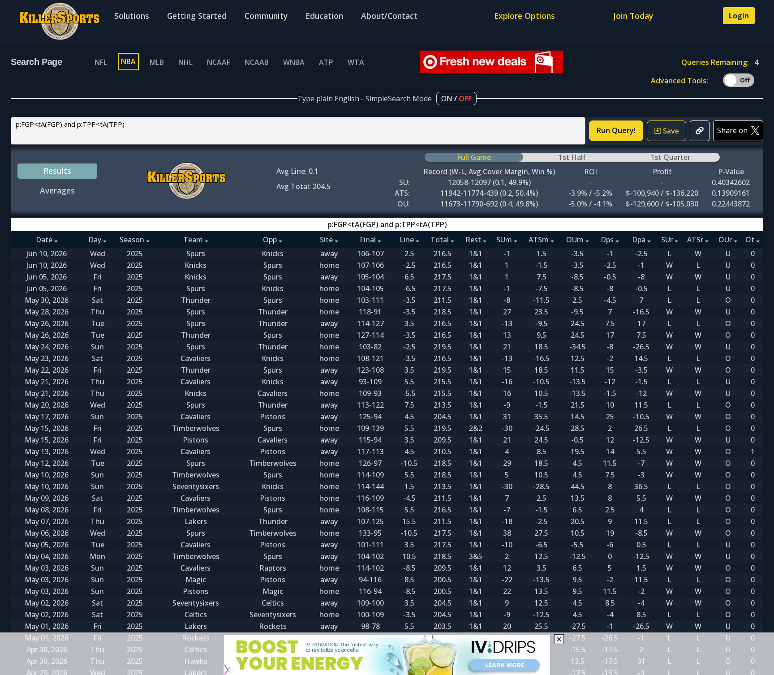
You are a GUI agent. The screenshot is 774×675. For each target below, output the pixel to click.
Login (739, 16)
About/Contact (389, 15)
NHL (185, 62)
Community (266, 15)
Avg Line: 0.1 (297, 171)
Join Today (633, 15)
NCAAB (257, 62)
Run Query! (616, 130)
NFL (101, 62)
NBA (128, 61)
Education (324, 15)
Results (57, 170)
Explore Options (524, 15)
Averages (57, 190)
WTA (356, 62)
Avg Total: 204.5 (303, 186)
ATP (326, 62)
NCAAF (218, 62)
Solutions (131, 15)
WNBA (294, 62)
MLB (157, 62)
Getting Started (197, 15)
